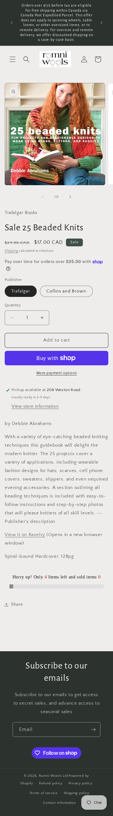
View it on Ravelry (25, 534)
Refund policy (50, 783)
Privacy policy (80, 783)
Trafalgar (20, 291)
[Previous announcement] (12, 23)
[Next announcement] (101, 23)
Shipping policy (77, 793)
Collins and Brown (66, 291)
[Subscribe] (93, 729)
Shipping (11, 251)
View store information (35, 406)
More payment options (56, 373)
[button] (12, 59)
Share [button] (17, 604)
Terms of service (44, 793)
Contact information (59, 803)
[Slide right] (70, 197)
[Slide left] (43, 197)
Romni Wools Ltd (53, 776)
